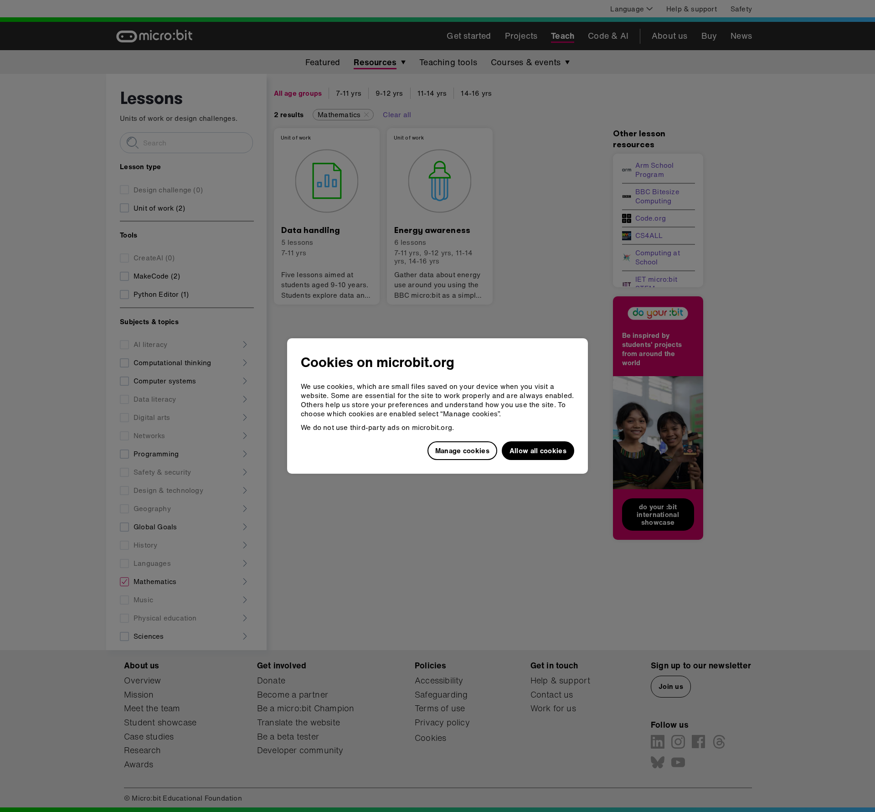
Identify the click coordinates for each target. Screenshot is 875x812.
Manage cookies (462, 450)
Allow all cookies (538, 450)
